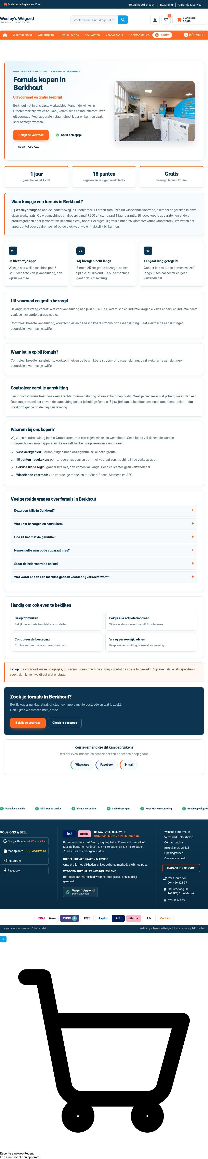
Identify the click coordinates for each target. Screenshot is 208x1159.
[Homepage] (5, 35)
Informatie (195, 35)
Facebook (106, 764)
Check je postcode (64, 723)
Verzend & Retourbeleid (179, 837)
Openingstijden (173, 853)
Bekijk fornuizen (41, 621)
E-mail (129, 764)
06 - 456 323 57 (177, 882)
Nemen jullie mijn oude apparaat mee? (42, 550)
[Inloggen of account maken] (155, 19)
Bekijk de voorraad (30, 135)
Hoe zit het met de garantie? (34, 537)
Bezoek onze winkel (176, 847)
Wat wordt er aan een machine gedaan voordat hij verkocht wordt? (62, 577)
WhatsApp (82, 764)
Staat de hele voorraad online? (36, 564)
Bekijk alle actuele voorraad (136, 621)
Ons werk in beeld (175, 858)
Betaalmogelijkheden (141, 4)
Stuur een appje (71, 135)
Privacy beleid (39, 928)
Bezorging (166, 4)
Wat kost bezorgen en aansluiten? (38, 524)
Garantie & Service (189, 4)
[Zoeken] (123, 19)
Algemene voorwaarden (17, 928)
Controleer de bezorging (41, 642)
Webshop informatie (177, 831)
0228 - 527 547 (29, 147)
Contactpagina (173, 842)
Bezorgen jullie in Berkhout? (34, 510)
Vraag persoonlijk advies (137, 642)
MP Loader (198, 928)
